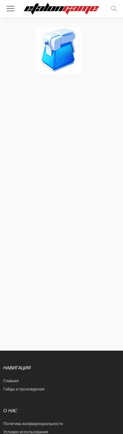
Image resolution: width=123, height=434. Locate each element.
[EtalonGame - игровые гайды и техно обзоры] (61, 8)
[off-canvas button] (10, 9)
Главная (11, 381)
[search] (114, 8)
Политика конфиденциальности (33, 423)
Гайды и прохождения (24, 389)
